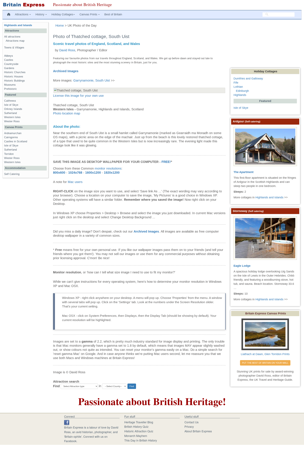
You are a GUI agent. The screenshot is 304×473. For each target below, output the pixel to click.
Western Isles (12, 117)
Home (59, 25)
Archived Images (65, 71)
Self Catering (11, 174)
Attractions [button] (22, 14)
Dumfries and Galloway (248, 78)
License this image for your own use (78, 95)
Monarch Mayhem (135, 436)
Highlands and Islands (18, 25)
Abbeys (8, 55)
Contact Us (191, 422)
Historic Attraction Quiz (138, 431)
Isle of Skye (11, 104)
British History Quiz (136, 426)
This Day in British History (140, 440)
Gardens (9, 68)
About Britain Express (198, 431)
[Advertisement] (25, 229)
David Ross (67, 50)
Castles (8, 59)
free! (166, 162)
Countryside (11, 64)
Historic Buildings (14, 80)
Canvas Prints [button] (88, 14)
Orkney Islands (13, 108)
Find (56, 386)
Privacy (189, 426)
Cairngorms (11, 137)
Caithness (10, 100)
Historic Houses (13, 76)
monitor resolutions (108, 168)
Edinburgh (242, 90)
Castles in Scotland (15, 141)
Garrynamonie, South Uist (91, 80)
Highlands (240, 95)
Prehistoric (10, 88)
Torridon (9, 153)
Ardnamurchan (12, 133)
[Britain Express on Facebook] (66, 422)
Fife (236, 82)
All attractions (12, 36)
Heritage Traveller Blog (138, 422)
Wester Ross (12, 121)
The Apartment (243, 172)
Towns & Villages (14, 47)
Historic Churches (14, 72)
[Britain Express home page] (25, 5)
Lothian (238, 86)
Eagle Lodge (242, 265)
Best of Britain (113, 14)
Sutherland (10, 113)
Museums (10, 84)
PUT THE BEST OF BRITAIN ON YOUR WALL (265, 363)
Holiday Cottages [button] (62, 14)
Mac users (75, 182)
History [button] (40, 14)
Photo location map (66, 113)
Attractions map (15, 40)
